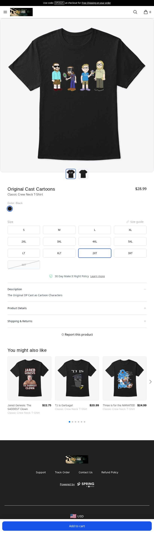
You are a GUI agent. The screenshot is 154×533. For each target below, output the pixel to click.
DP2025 (59, 3)
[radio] (24, 230)
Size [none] (10, 222)
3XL (59, 241)
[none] (134, 222)
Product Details (17, 308)
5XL (130, 241)
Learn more (97, 276)
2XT (95, 253)
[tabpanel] (77, 95)
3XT (130, 253)
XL (130, 230)
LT (23, 253)
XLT (59, 253)
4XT (24, 264)
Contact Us (85, 472)
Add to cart (77, 526)
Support (41, 472)
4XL (95, 241)
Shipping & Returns (20, 321)
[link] (29, 378)
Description (15, 289)
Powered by (67, 484)
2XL (24, 241)
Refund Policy (109, 472)
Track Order (62, 472)
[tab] (70, 174)
